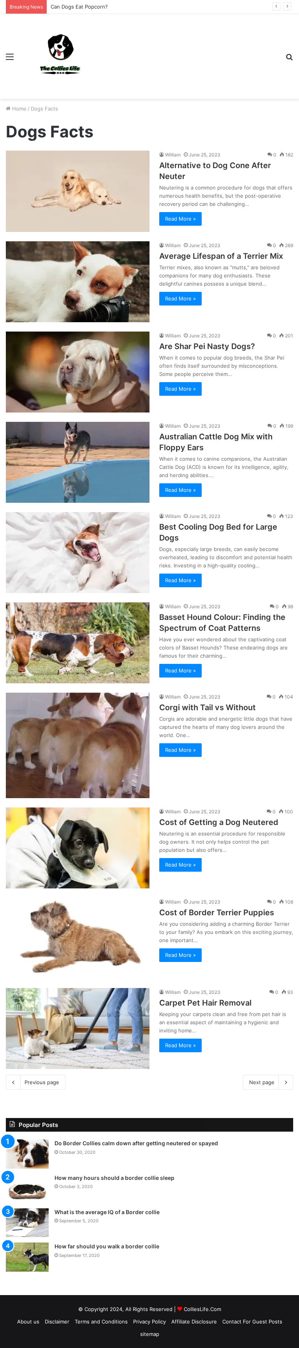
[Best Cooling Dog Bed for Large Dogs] (78, 552)
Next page (261, 1082)
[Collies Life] (61, 56)
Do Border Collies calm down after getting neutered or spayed (136, 1143)
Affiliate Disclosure (194, 1321)
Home (18, 108)
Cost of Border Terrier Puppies (216, 912)
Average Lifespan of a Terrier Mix (221, 256)
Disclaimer (57, 1321)
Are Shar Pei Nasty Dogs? (207, 346)
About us (28, 1321)
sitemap (149, 1334)
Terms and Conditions (101, 1321)
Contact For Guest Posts (252, 1321)
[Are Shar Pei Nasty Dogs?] (78, 372)
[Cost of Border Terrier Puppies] (78, 938)
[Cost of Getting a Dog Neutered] (78, 847)
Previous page (42, 1082)
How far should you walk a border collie (107, 1246)
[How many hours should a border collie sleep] (27, 1188)
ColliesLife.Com (202, 1309)
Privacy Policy (149, 1321)
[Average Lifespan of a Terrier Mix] (78, 281)
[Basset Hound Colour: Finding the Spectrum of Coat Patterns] (78, 642)
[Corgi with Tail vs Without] (78, 745)
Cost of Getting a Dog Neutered (218, 822)
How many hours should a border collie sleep (114, 1177)
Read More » (180, 219)
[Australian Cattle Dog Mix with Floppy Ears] (78, 462)
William (173, 155)
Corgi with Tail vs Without (207, 707)
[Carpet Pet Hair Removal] (78, 1028)
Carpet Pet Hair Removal (205, 1002)
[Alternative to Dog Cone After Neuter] (78, 191)
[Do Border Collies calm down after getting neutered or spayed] (27, 1153)
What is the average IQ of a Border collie (107, 1212)
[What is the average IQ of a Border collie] (27, 1222)
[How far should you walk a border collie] (27, 1257)
